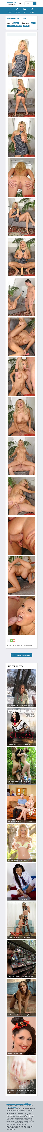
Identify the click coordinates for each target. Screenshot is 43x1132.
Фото (24, 12)
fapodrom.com (12, 3)
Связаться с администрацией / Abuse (18, 1104)
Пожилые (18, 26)
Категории (17, 12)
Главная (10, 12)
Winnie (16, 23)
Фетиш (25, 26)
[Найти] (34, 3)
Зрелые (10, 26)
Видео (32, 12)
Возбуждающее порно (13, 1107)
